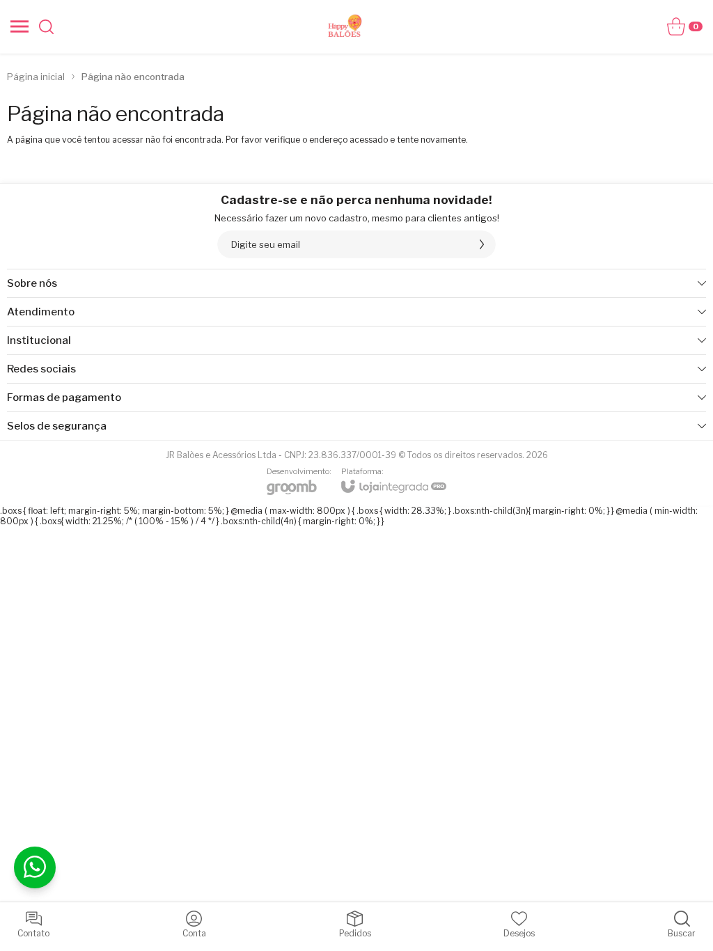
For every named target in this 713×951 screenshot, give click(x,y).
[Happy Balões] (345, 26)
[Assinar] (482, 244)
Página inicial (36, 76)
